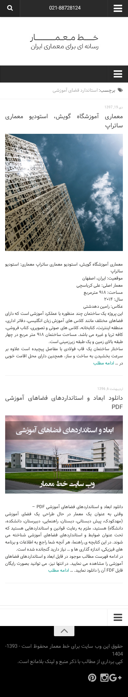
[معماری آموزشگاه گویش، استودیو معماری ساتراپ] (64, 192)
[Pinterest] (92, 677)
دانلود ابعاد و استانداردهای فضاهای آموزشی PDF (64, 403)
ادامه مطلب (103, 363)
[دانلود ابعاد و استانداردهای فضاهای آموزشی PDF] (64, 454)
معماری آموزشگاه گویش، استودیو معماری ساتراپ (64, 121)
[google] (117, 677)
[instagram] (104, 677)
